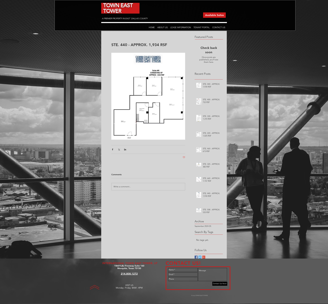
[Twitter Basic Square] (199, 257)
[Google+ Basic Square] (203, 257)
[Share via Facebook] (112, 149)
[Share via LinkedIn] (125, 149)
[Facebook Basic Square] (196, 257)
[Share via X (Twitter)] (119, 149)
